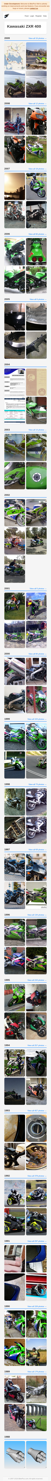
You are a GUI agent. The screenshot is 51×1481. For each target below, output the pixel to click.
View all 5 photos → (38, 588)
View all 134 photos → (37, 915)
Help (45, 16)
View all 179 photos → (37, 1372)
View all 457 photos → (37, 1111)
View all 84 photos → (38, 654)
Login (32, 16)
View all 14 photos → (38, 430)
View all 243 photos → (37, 980)
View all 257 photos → (37, 1045)
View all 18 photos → (38, 169)
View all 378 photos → (37, 1176)
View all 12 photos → (38, 103)
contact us (34, 8)
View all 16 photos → (38, 38)
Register (38, 16)
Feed (27, 16)
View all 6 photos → (38, 299)
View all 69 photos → (38, 849)
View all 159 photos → (37, 1306)
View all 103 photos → (37, 719)
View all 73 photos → (38, 784)
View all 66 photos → (38, 234)
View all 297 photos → (37, 1241)
